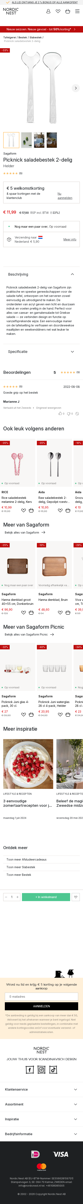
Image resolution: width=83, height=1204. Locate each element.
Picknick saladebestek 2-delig (22, 41)
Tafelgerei (9, 37)
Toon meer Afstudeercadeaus (26, 859)
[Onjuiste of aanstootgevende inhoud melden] (77, 414)
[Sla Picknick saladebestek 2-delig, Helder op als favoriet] (76, 897)
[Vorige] (7, 88)
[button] (12, 173)
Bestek (23, 37)
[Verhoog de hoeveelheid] (17, 897)
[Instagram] (41, 1069)
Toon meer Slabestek (20, 867)
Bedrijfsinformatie (18, 1134)
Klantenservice (16, 1089)
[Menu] (77, 11)
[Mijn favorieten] (58, 11)
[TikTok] (53, 1069)
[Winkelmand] (68, 11)
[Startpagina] (11, 11)
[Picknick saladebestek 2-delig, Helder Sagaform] (41, 87)
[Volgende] (76, 88)
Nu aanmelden (65, 196)
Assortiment (14, 1104)
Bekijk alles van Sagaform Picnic (26, 634)
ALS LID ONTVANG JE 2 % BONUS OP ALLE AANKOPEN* (45, 2)
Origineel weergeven (48, 407)
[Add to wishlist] (23, 510)
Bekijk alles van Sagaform (22, 532)
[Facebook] (30, 1069)
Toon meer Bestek (18, 874)
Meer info (69, 239)
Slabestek (36, 37)
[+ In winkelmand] (31, 510)
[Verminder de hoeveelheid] (6, 897)
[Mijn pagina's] (48, 11)
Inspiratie (12, 1119)
